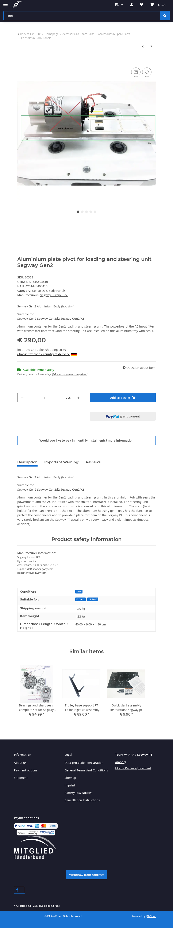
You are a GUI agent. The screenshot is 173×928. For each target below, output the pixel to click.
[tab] (61, 464)
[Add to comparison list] (136, 72)
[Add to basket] (20, 61)
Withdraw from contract (86, 875)
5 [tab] (95, 212)
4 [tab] (90, 212)
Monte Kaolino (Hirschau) (133, 768)
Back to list (27, 34)
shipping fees (52, 905)
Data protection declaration (84, 763)
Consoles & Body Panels (49, 291)
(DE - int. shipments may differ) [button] (70, 374)
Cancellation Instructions (82, 800)
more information (121, 440)
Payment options (26, 770)
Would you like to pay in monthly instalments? (86, 440)
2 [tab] (82, 212)
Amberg (120, 762)
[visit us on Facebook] (19, 890)
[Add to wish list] (146, 72)
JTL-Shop (151, 916)
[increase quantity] (78, 397)
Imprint (70, 785)
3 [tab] (86, 212)
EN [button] (117, 4)
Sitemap (70, 778)
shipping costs (55, 350)
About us (20, 763)
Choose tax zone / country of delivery (43, 354)
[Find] (165, 15)
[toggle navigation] (5, 2)
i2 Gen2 (80, 599)
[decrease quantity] (22, 397)
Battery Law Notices (78, 793)
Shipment (21, 778)
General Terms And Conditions (86, 770)
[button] (132, 4)
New (78, 591)
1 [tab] (78, 212)
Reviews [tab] (93, 462)
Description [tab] (27, 462)
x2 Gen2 (92, 599)
